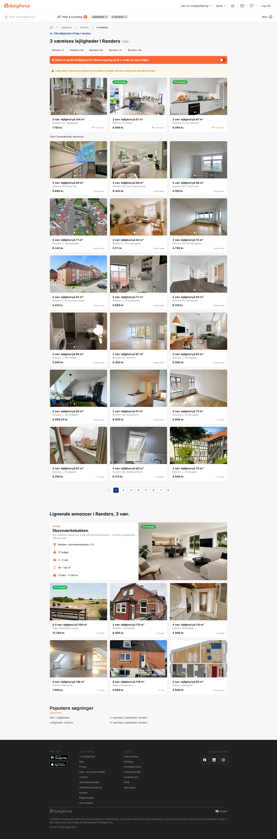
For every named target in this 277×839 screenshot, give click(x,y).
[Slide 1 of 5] (75, 112)
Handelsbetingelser (89, 782)
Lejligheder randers (61, 722)
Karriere (83, 792)
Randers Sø (135, 50)
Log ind (265, 5)
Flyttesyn (128, 761)
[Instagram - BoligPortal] (223, 760)
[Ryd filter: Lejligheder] (106, 17)
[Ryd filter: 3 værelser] (125, 17)
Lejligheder (66, 27)
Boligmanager (86, 797)
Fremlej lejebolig (132, 771)
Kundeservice (131, 777)
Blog (81, 761)
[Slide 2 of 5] (76, 112)
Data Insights (86, 802)
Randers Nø (77, 50)
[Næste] (168, 490)
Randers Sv (115, 50)
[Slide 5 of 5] (82, 112)
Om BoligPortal (87, 756)
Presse (82, 766)
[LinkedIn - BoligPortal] (214, 760)
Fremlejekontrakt (132, 766)
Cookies (83, 777)
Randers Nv (96, 50)
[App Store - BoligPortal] (58, 764)
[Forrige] (108, 490)
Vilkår (127, 782)
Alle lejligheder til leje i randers (72, 33)
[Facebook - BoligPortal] (205, 760)
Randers (84, 27)
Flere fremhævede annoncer (67, 136)
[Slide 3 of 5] (78, 112)
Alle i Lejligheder (60, 717)
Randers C (58, 50)
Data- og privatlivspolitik (92, 771)
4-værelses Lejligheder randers (128, 722)
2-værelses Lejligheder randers (128, 717)
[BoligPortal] (17, 6)
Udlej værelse (131, 756)
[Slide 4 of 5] (80, 112)
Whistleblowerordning (90, 787)
